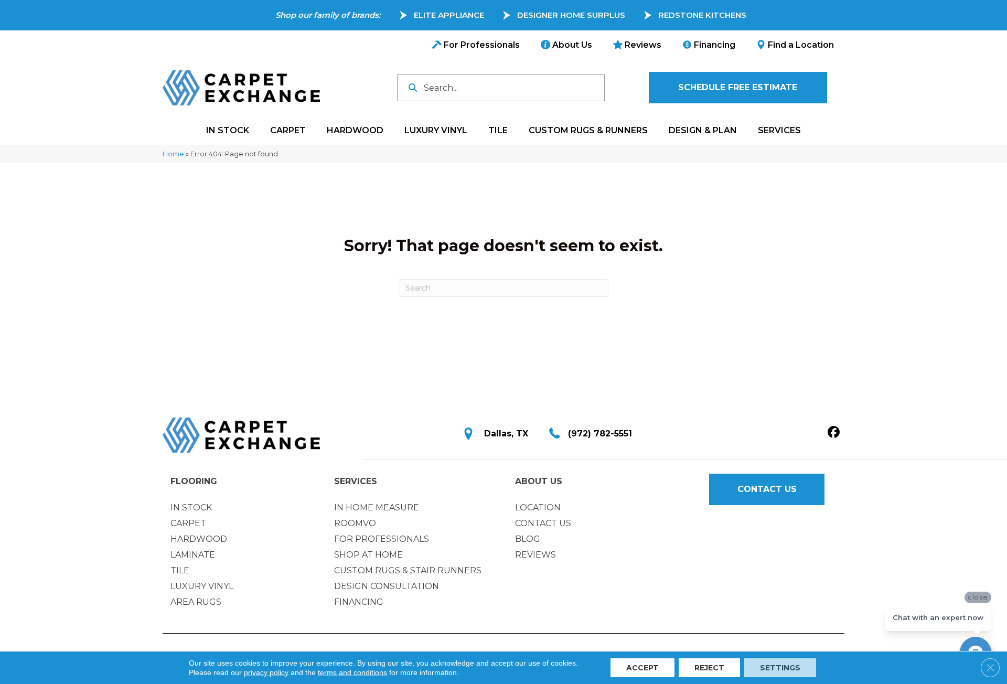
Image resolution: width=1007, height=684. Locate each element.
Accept (642, 667)
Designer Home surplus (571, 15)
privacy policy (266, 672)
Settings (780, 667)
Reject (709, 667)
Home (173, 154)
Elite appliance (449, 15)
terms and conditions (352, 672)
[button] (738, 87)
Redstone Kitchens (702, 15)
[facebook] (833, 433)
